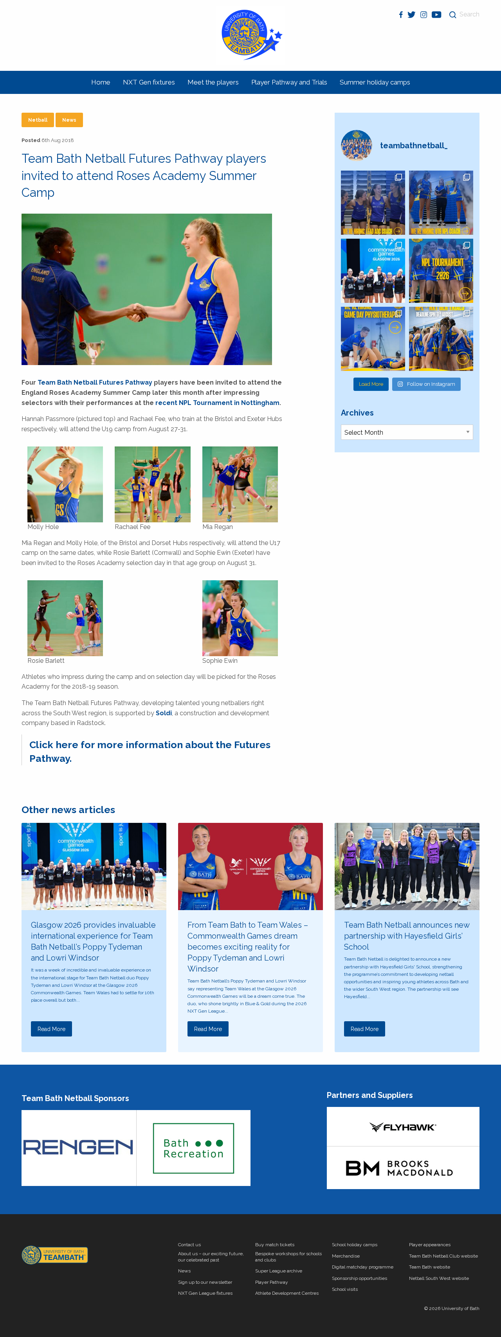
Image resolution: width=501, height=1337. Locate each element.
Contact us (189, 1244)
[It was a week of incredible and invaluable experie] (373, 271)
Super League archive (278, 1271)
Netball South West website (439, 1278)
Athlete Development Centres (287, 1293)
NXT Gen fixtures (149, 82)
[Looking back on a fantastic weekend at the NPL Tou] (441, 271)
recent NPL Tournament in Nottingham (217, 403)
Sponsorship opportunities (359, 1278)
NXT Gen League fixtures (205, 1293)
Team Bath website (429, 1267)
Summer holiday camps (375, 82)
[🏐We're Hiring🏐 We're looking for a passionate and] (373, 339)
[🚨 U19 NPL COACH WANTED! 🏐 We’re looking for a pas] (441, 203)
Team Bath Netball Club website (443, 1256)
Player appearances (430, 1244)
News (69, 120)
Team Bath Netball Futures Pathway (95, 382)
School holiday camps (354, 1244)
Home (100, 82)
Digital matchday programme (362, 1267)
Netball (37, 120)
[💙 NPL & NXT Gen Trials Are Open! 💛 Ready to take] (441, 339)
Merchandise (346, 1256)
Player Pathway (271, 1282)
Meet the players (213, 82)
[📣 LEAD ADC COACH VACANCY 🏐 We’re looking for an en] (373, 203)
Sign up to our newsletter (205, 1282)
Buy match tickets (274, 1244)
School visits (345, 1289)
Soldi (164, 713)
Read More (51, 1029)
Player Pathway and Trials (289, 82)
